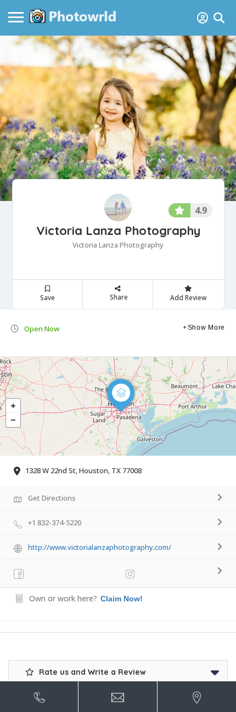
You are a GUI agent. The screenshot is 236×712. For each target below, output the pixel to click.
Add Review (188, 297)
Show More (206, 327)
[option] (118, 118)
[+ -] (118, 406)
